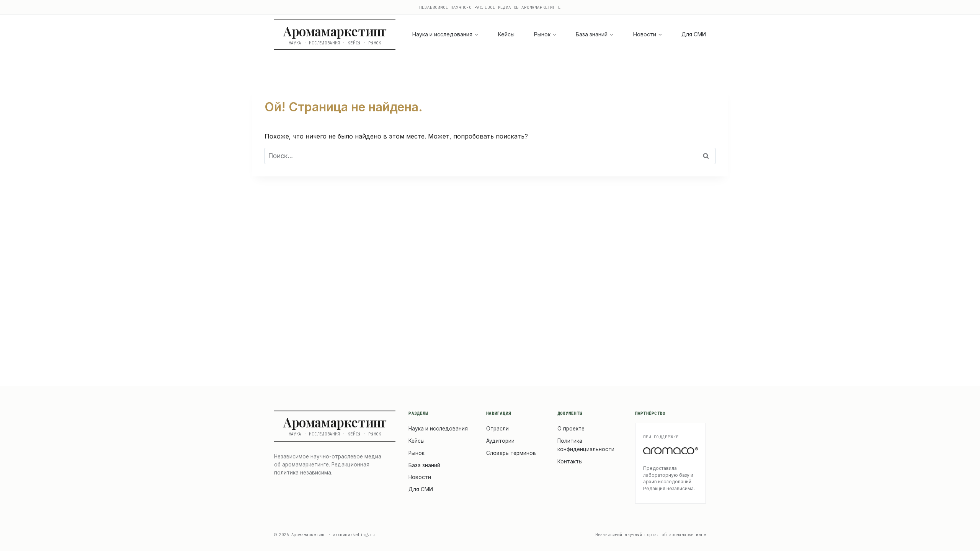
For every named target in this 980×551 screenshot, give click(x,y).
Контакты (570, 461)
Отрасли (497, 428)
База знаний (592, 34)
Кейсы (506, 34)
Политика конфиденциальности (585, 445)
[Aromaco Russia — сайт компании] (670, 451)
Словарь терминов (511, 453)
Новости (644, 34)
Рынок (542, 34)
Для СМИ (693, 34)
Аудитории (500, 441)
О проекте (571, 428)
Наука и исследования (442, 34)
